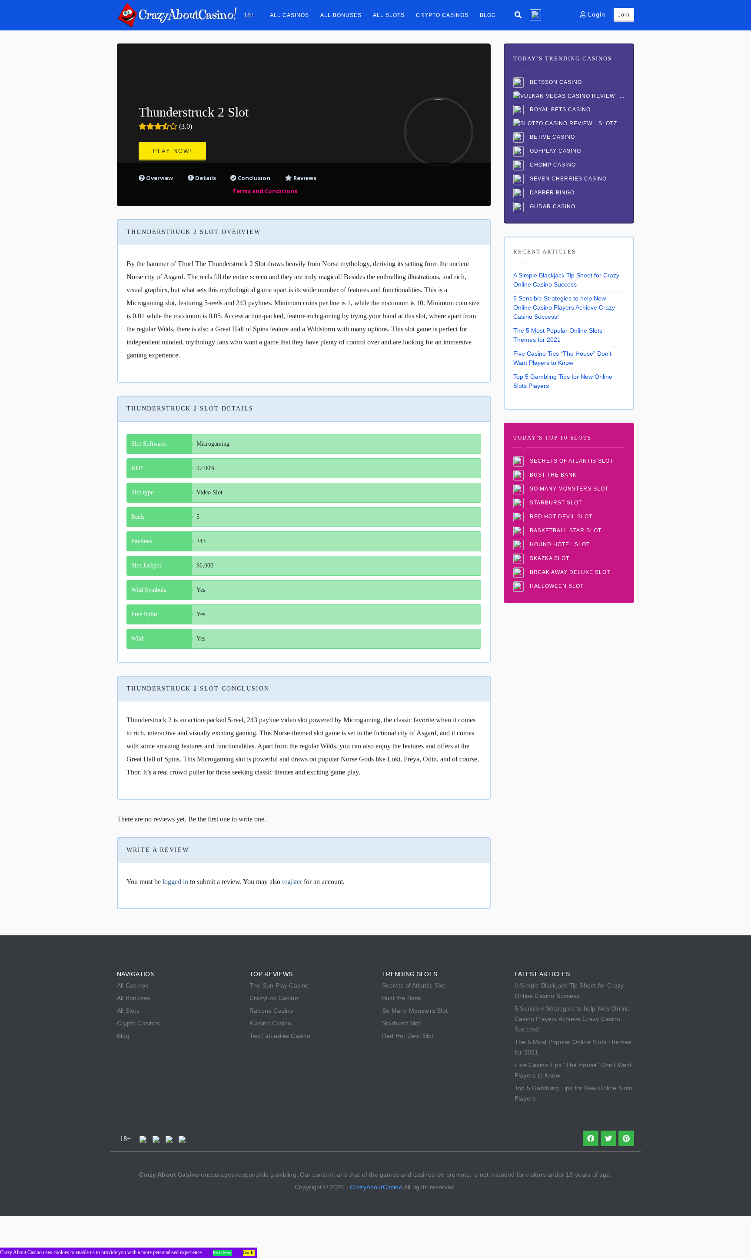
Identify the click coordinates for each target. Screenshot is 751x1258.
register (292, 881)
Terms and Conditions (265, 191)
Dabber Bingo (551, 193)
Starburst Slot (555, 503)
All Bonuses (341, 15)
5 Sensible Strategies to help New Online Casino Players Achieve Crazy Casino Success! (564, 307)
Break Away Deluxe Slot (569, 573)
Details (205, 178)
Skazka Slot (548, 559)
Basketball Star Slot (564, 531)
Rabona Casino (271, 1010)
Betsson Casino (555, 82)
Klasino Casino (270, 1023)
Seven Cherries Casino (567, 179)
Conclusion (253, 178)
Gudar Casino (551, 207)
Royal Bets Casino (559, 110)
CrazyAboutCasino (376, 1187)
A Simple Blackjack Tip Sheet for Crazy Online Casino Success (566, 280)
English (535, 14)
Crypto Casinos (442, 15)
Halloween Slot (556, 587)
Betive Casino (551, 137)
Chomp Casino (552, 165)
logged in (175, 881)
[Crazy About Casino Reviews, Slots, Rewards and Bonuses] (176, 14)
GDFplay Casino (554, 151)
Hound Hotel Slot (559, 545)
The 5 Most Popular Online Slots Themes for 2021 (557, 335)
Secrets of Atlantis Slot (570, 461)
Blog (488, 15)
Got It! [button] (249, 1252)
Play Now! (172, 151)
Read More (222, 1252)
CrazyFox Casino (273, 997)
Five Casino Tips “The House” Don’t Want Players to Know (562, 358)
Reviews (304, 178)
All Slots (389, 15)
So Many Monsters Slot (568, 489)
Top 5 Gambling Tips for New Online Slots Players (562, 381)
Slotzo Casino (611, 123)
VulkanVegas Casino (622, 96)
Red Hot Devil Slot (560, 517)
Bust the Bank (552, 475)
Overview (159, 178)
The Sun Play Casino (279, 985)
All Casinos (289, 15)
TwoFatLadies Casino (280, 1035)
